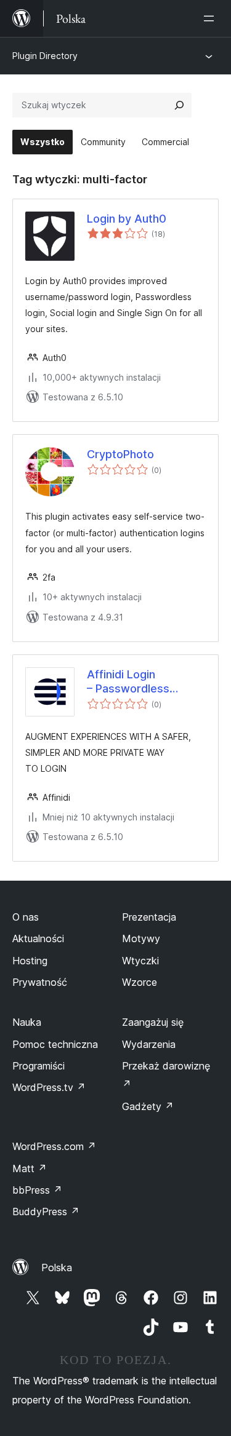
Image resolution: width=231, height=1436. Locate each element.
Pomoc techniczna (55, 1044)
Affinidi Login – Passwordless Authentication (128, 682)
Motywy (141, 938)
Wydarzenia (149, 1044)
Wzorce (139, 982)
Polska (56, 1267)
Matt (29, 1168)
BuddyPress (45, 1211)
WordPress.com (54, 1146)
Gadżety (148, 1106)
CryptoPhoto (120, 454)
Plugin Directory (45, 55)
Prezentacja (149, 917)
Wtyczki (140, 960)
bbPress (37, 1190)
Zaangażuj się (153, 1022)
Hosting (29, 960)
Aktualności (38, 938)
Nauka (26, 1022)
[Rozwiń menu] (211, 18)
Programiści (38, 1066)
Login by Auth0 (126, 218)
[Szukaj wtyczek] (179, 105)
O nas (25, 917)
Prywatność (39, 982)
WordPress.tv (49, 1087)
